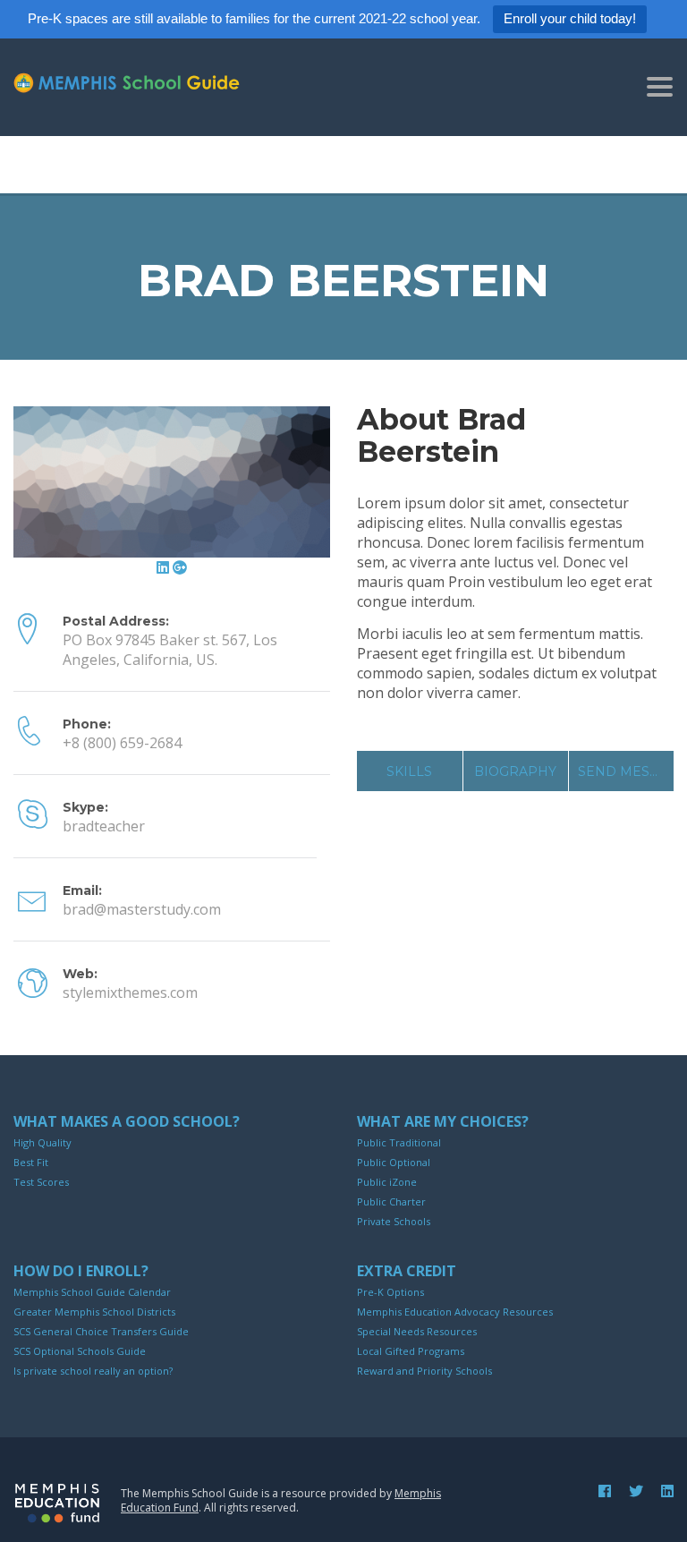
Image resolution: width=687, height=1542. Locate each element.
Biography (515, 771)
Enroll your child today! (570, 18)
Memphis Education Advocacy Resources (455, 1311)
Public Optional (393, 1162)
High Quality (42, 1142)
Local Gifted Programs (410, 1351)
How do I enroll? (80, 1271)
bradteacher (104, 826)
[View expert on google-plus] (180, 567)
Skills (409, 771)
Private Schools (393, 1221)
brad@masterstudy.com (142, 909)
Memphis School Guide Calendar (92, 1292)
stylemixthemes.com (130, 992)
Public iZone (387, 1181)
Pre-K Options (390, 1292)
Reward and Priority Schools (424, 1370)
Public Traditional (399, 1142)
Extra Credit (406, 1271)
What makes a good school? (126, 1121)
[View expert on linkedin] (165, 567)
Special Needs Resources (417, 1331)
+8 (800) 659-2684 (122, 743)
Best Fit (30, 1162)
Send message (626, 771)
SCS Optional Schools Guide (79, 1351)
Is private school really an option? (93, 1370)
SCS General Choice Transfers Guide (101, 1331)
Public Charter (391, 1201)
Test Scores (41, 1181)
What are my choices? (443, 1121)
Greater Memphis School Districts (94, 1311)
